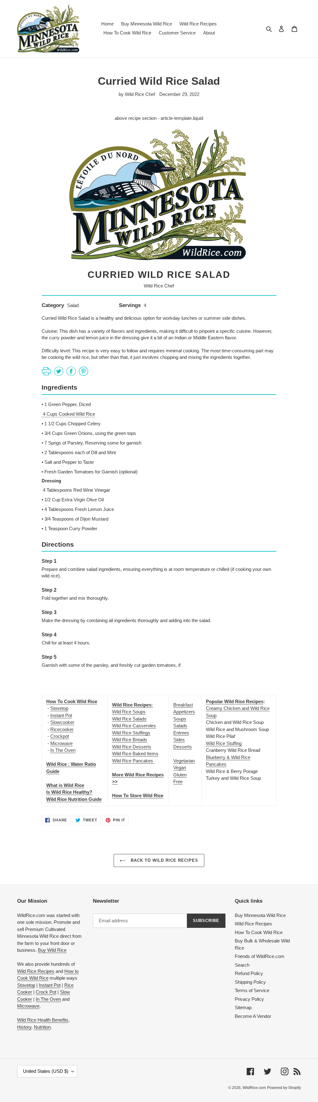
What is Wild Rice (65, 785)
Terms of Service (252, 990)
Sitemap (243, 1007)
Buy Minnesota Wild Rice (260, 915)
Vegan (179, 767)
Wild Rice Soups (129, 711)
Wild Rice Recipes (35, 971)
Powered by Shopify (284, 1088)
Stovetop (59, 708)
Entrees (181, 732)
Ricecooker (62, 729)
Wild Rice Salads (129, 718)
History (24, 1027)
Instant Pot (61, 715)
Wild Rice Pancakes (133, 760)
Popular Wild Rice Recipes (234, 701)
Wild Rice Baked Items (135, 753)
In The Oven (62, 750)
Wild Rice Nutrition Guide (74, 799)
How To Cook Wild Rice (259, 932)
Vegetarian (184, 760)
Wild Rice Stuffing (224, 743)
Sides (179, 739)
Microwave (61, 743)
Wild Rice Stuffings (131, 732)
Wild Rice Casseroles (134, 725)
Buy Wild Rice (52, 950)
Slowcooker (62, 722)
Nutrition (42, 1027)
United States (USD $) (45, 1071)
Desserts (182, 746)
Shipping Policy (250, 982)
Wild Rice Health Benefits (42, 1020)
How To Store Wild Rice (137, 795)
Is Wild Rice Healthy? (69, 792)
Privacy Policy (249, 999)
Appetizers (184, 711)
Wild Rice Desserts (131, 746)
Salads (180, 725)
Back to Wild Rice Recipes (163, 860)
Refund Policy (249, 973)
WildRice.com (254, 1088)
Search (242, 965)
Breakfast (183, 704)
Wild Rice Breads (129, 739)
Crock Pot (46, 992)
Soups (179, 718)
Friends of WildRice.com (259, 956)
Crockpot (59, 736)
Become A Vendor (253, 1016)
